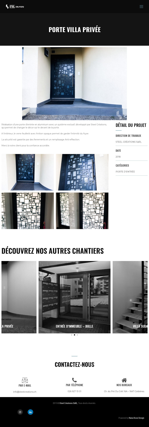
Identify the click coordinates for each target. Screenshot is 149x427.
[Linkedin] (30, 412)
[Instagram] (20, 412)
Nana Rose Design (137, 418)
